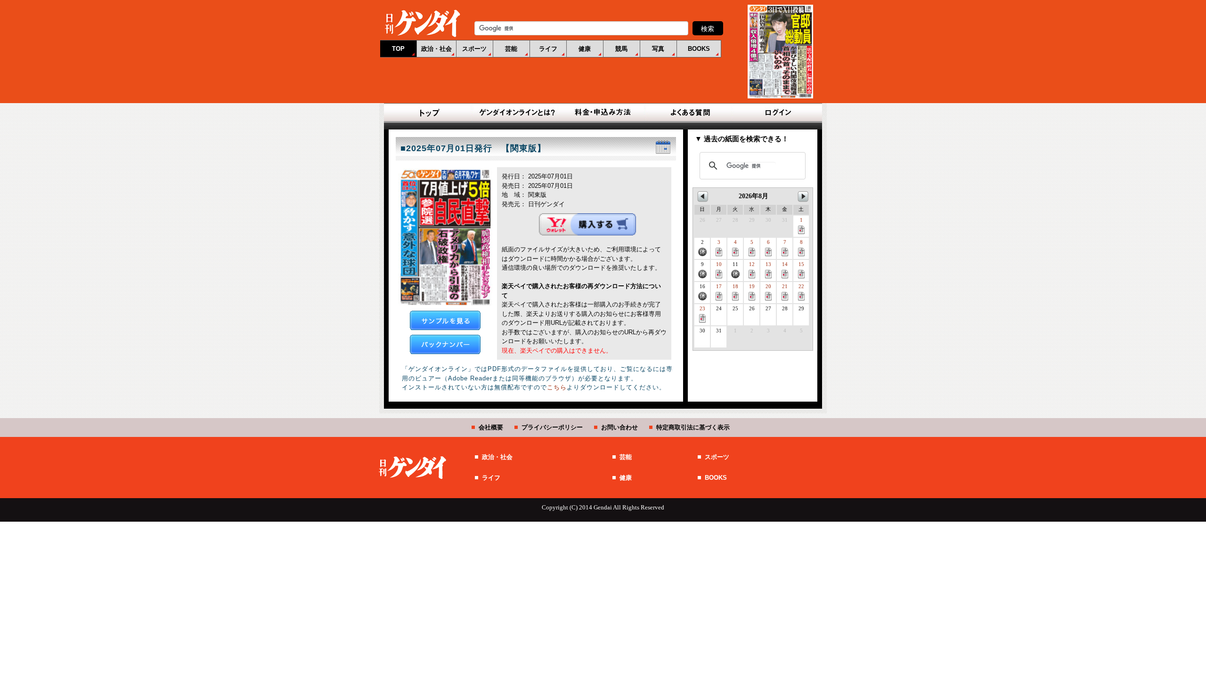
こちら (557, 387)
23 (702, 308)
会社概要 (491, 427)
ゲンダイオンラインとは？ (516, 113)
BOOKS (699, 48)
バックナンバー (445, 344)
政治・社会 (436, 48)
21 (785, 286)
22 (801, 286)
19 (752, 286)
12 (752, 264)
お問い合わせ (619, 427)
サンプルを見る (445, 320)
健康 (585, 48)
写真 (658, 48)
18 (735, 286)
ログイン (776, 113)
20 (768, 286)
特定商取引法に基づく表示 (693, 427)
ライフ (548, 48)
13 (768, 264)
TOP (398, 48)
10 (719, 264)
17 (719, 286)
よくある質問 (689, 113)
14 (785, 264)
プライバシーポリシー (552, 427)
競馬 (621, 48)
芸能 (511, 48)
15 (801, 264)
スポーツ (474, 48)
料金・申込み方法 (603, 113)
